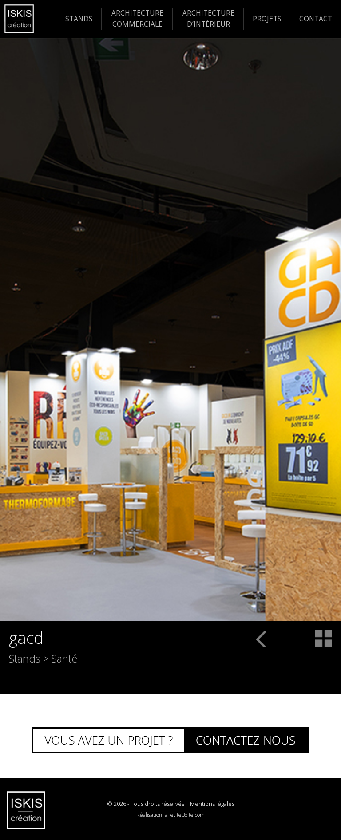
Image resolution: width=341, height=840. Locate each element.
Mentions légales (212, 804)
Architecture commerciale (137, 18)
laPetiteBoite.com (184, 815)
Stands (79, 19)
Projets (267, 19)
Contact (315, 19)
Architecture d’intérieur (208, 18)
